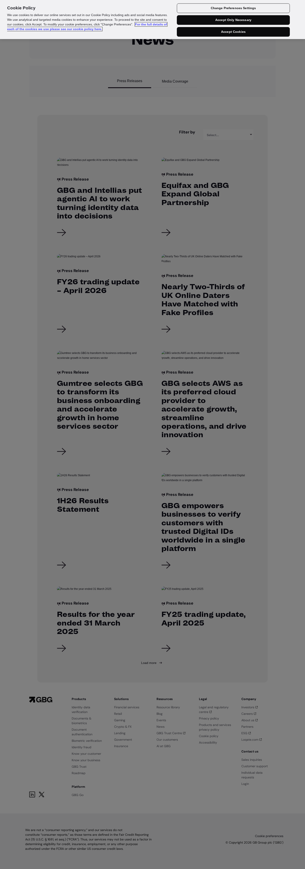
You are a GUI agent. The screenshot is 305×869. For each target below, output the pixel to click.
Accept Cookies (233, 31)
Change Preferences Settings (233, 8)
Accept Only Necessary (233, 20)
